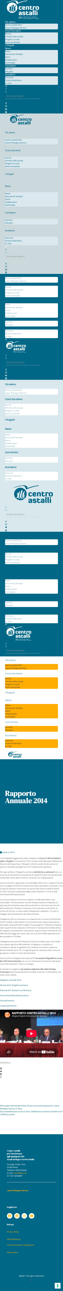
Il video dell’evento (8, 1006)
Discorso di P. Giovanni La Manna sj (15, 990)
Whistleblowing (13, 1239)
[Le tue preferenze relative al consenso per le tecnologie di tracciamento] (58, 1286)
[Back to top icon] (54, 1285)
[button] (31, 1068)
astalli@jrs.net (20, 1173)
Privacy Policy (13, 1232)
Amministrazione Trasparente (20, 1245)
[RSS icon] (31, 1280)
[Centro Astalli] (22, 19)
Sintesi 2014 (5, 985)
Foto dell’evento (7, 1001)
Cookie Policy (12, 1252)
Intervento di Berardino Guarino (14, 996)
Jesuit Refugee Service (17, 1191)
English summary (20, 985)
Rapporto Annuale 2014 (10, 980)
